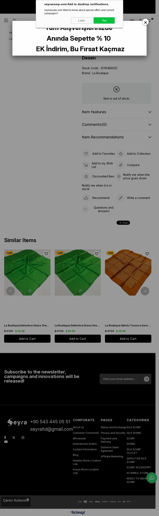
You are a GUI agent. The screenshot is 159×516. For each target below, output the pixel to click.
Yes (104, 20)
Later (81, 20)
